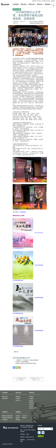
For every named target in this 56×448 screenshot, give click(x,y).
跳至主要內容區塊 (4, 0)
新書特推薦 (5, 398)
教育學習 (31, 402)
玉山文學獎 (33, 21)
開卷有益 (23, 4)
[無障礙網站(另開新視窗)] (41, 436)
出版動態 (15, 4)
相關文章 (16, 351)
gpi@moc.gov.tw (30, 437)
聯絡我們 (53, 0)
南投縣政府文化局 (39, 23)
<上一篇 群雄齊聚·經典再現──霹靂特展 (20, 379)
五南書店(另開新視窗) (7, 417)
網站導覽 (34, 0)
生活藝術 (31, 398)
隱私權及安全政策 (46, 0)
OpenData (24, 415)
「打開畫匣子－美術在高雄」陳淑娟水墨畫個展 (26, 360)
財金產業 (31, 406)
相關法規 (18, 417)
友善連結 (18, 419)
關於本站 (39, 0)
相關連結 (47, 4)
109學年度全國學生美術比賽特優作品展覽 (25, 363)
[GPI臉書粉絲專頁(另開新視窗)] (39, 432)
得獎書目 (24, 417)
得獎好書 (18, 396)
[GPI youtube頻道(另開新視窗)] (43, 432)
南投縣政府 (23, 212)
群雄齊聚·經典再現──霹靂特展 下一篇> (36, 379)
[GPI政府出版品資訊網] (5, 4)
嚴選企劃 (31, 4)
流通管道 (39, 4)
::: (11, 4)
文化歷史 (31, 400)
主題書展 (18, 398)
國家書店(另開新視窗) (7, 415)
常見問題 (18, 415)
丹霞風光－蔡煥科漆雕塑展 (22, 361)
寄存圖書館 (5, 419)
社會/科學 (31, 404)
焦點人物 (18, 400)
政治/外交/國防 (32, 408)
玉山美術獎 (39, 21)
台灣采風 (31, 396)
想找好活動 (5, 396)
